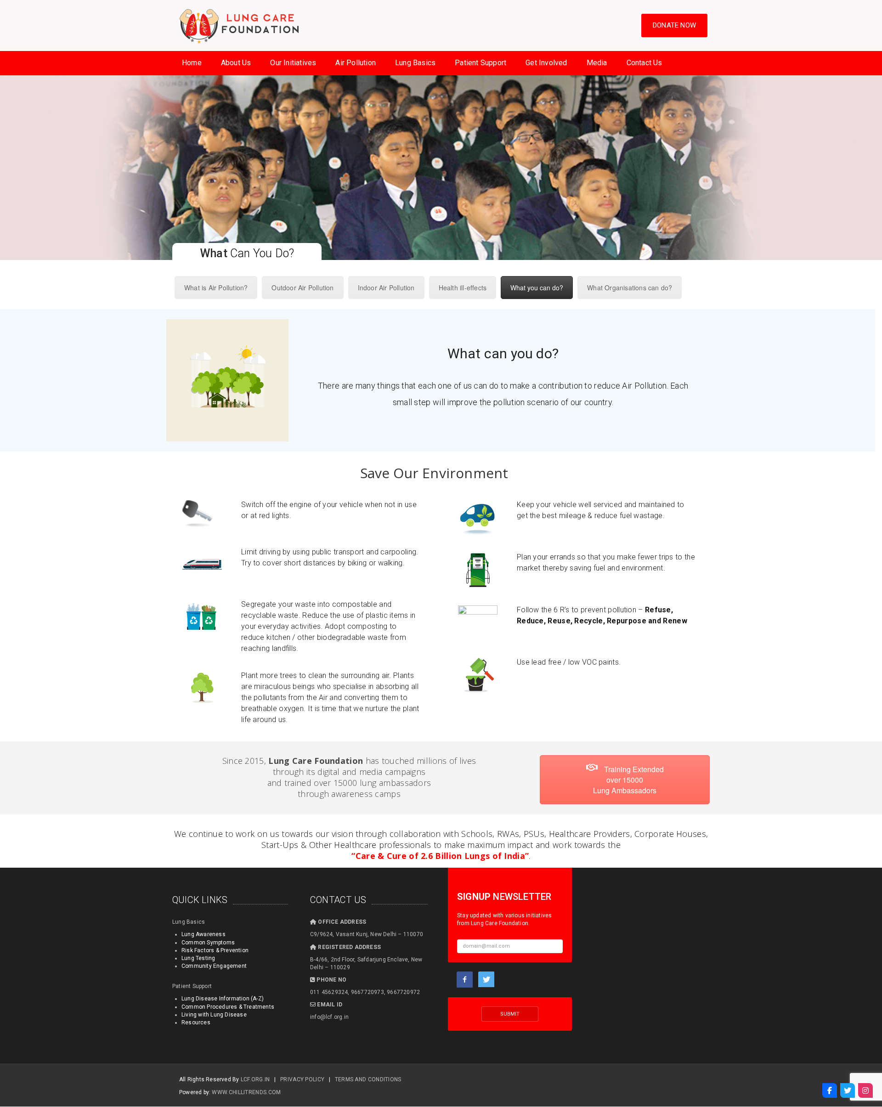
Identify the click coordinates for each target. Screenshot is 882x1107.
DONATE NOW (674, 25)
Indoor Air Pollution (386, 287)
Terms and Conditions (368, 1079)
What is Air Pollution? (216, 287)
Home (192, 62)
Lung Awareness (203, 934)
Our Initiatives (293, 62)
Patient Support (480, 62)
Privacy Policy (302, 1079)
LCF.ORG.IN (255, 1079)
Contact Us (644, 62)
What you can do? (536, 287)
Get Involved (546, 62)
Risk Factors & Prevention (215, 950)
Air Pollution (355, 62)
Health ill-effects (463, 287)
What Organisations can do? (629, 287)
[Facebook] (829, 1090)
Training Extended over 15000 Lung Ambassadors (628, 780)
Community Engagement (214, 966)
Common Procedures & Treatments (227, 1007)
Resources (195, 1022)
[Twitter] (847, 1090)
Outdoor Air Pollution (302, 287)
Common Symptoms (208, 942)
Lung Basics (415, 62)
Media (597, 62)
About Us (236, 62)
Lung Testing (198, 958)
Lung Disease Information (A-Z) (222, 998)
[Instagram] (865, 1090)
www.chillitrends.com (246, 1092)
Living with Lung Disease (214, 1014)
